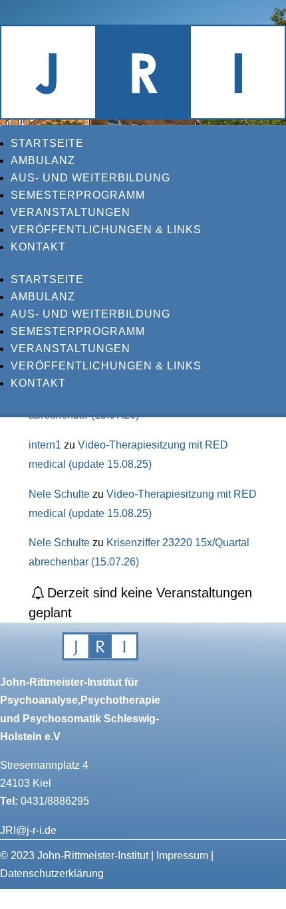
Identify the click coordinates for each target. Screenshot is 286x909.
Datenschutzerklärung (52, 873)
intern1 (45, 445)
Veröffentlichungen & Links (106, 229)
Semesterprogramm (78, 195)
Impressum (182, 855)
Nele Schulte (59, 494)
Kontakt (38, 246)
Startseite (47, 143)
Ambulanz (43, 160)
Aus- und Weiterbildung (90, 177)
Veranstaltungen (70, 212)
